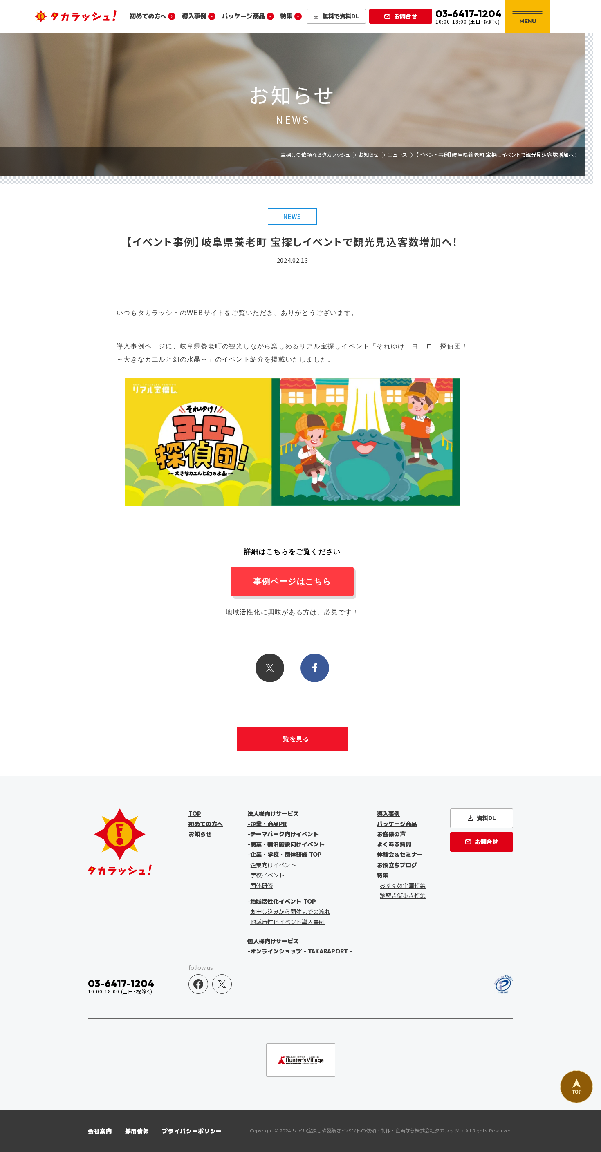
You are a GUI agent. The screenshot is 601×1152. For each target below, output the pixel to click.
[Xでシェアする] (270, 668)
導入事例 (194, 16)
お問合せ (405, 16)
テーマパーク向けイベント (284, 834)
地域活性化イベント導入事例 (287, 922)
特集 (286, 16)
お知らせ (199, 834)
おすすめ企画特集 (403, 885)
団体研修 (261, 885)
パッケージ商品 (243, 16)
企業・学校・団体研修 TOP (286, 854)
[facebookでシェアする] (314, 668)
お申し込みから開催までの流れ (290, 911)
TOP (194, 813)
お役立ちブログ (397, 865)
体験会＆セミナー (400, 854)
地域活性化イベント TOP (283, 901)
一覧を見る (292, 738)
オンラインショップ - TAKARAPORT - (301, 951)
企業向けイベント (273, 865)
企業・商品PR (268, 824)
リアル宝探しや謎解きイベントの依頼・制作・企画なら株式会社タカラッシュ (378, 1130)
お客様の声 (391, 834)
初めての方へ (148, 16)
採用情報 (137, 1131)
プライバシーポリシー (192, 1131)
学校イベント (267, 875)
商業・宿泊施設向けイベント (287, 844)
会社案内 (100, 1131)
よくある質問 (394, 844)
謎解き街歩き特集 (403, 896)
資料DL (341, 16)
